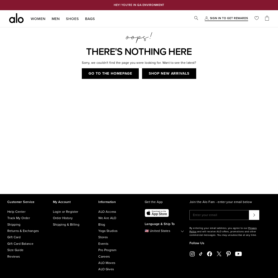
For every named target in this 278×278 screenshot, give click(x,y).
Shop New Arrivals (169, 73)
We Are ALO (107, 218)
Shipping (14, 225)
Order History (63, 218)
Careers (104, 257)
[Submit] (254, 215)
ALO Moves (106, 263)
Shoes (72, 19)
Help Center (16, 212)
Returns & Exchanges (23, 231)
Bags (90, 19)
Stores (103, 237)
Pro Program (107, 250)
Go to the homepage (110, 73)
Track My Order (18, 218)
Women (38, 19)
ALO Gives (106, 269)
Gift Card (14, 237)
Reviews (13, 257)
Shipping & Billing (66, 225)
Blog (101, 225)
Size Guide (15, 250)
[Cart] (267, 19)
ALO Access (107, 212)
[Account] (206, 19)
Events (103, 244)
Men (56, 19)
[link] (229, 19)
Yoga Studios (107, 231)
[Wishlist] (257, 18)
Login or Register (65, 212)
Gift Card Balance (20, 244)
